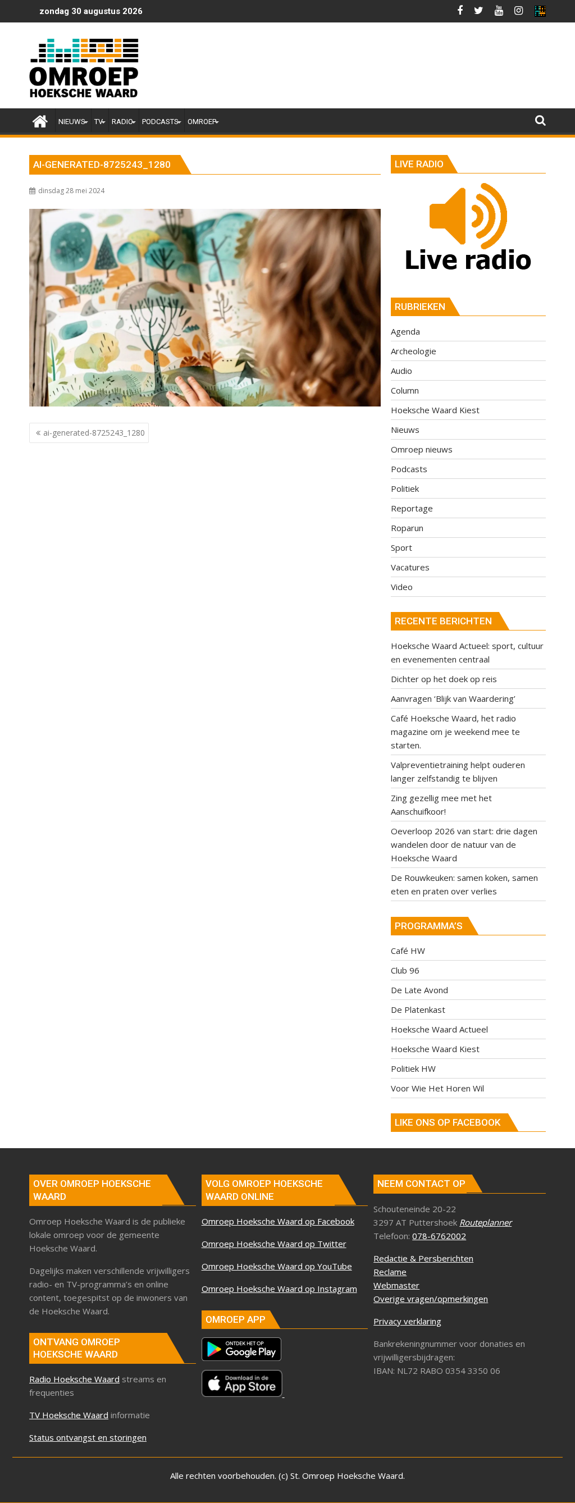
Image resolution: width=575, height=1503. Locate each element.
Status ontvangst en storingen (88, 1437)
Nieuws (405, 429)
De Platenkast (418, 1009)
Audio (401, 370)
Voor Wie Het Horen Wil (437, 1088)
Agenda (405, 331)
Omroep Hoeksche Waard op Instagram (279, 1288)
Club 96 (405, 970)
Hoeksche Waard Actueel (439, 1029)
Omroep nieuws (422, 449)
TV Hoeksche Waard (68, 1414)
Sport (401, 547)
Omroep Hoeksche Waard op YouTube (277, 1266)
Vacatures (410, 567)
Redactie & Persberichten (423, 1258)
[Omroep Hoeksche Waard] (40, 120)
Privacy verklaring (407, 1321)
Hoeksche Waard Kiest (435, 409)
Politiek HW (413, 1068)
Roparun (407, 527)
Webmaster (396, 1285)
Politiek (405, 488)
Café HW (408, 950)
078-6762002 (439, 1235)
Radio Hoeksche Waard (74, 1379)
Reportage (412, 508)
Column (405, 390)
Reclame (390, 1271)
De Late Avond (419, 989)
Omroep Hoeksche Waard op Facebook (278, 1221)
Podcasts (409, 468)
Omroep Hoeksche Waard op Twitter (274, 1243)
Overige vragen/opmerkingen (430, 1298)
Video (402, 586)
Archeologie (413, 351)
